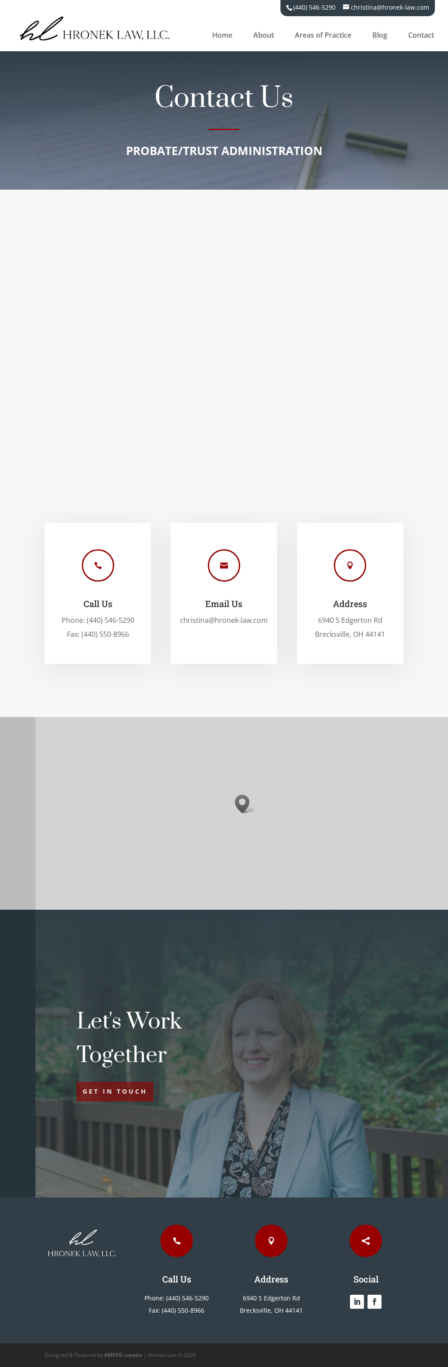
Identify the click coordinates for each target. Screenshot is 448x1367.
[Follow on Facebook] (375, 1302)
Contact (421, 36)
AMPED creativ (123, 1355)
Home (222, 36)
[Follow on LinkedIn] (357, 1302)
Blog (379, 36)
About (263, 36)
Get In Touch (115, 1091)
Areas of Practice (323, 36)
